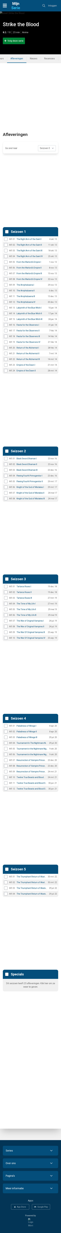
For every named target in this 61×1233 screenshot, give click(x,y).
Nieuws (33, 58)
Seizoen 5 (18, 869)
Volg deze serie (15, 40)
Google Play (42, 1207)
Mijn (15, 5)
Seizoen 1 (18, 232)
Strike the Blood (21, 24)
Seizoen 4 (18, 718)
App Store (21, 1207)
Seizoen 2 (18, 451)
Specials (17, 974)
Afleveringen (16, 58)
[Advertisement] (30, 94)
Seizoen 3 (18, 579)
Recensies (49, 58)
